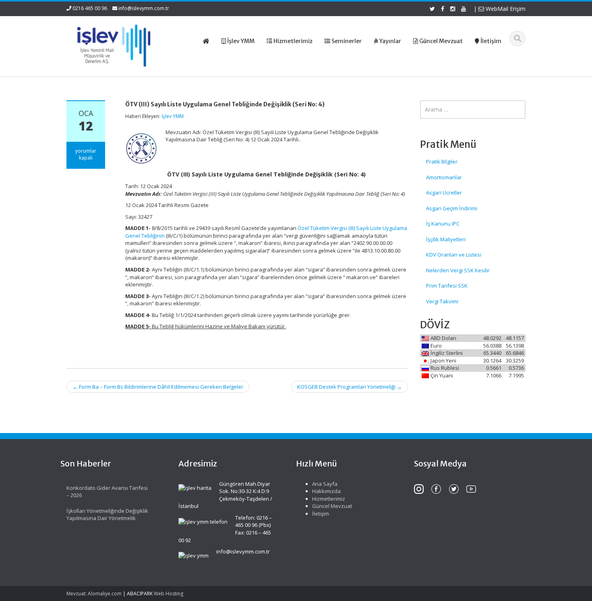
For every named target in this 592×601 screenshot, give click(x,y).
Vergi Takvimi (442, 301)
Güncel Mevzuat (332, 506)
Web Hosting (168, 593)
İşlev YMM (172, 116)
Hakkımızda (326, 491)
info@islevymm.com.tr (143, 8)
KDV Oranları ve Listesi (453, 254)
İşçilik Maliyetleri (446, 239)
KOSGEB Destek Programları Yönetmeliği (349, 386)
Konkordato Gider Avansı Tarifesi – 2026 (107, 491)
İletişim (320, 513)
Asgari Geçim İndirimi (451, 208)
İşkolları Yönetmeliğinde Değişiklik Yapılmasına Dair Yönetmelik (107, 514)
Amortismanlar (444, 177)
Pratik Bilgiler (441, 161)
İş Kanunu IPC (443, 223)
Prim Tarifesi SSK (447, 285)
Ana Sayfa (324, 483)
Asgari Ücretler (444, 192)
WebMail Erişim (505, 8)
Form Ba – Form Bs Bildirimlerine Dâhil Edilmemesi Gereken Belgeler (157, 386)
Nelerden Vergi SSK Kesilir (458, 270)
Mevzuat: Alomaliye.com (94, 593)
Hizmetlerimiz (328, 498)
